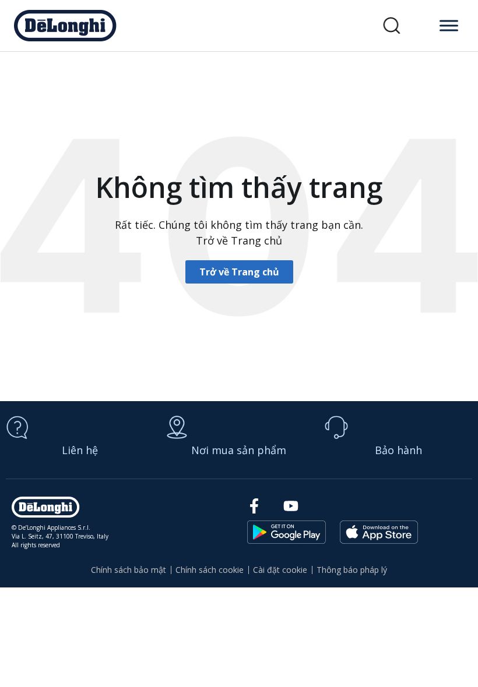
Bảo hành (398, 450)
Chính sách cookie (209, 569)
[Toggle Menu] (449, 25)
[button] (392, 26)
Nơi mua (238, 450)
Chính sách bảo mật (128, 569)
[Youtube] (291, 506)
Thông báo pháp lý (352, 569)
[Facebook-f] (254, 506)
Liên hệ (80, 450)
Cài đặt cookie (280, 569)
